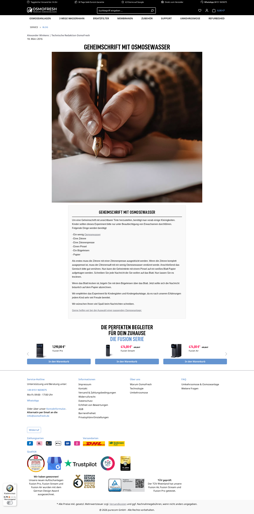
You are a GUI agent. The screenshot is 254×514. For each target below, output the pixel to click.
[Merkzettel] (199, 10)
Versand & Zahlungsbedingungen (97, 392)
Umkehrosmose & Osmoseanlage (200, 384)
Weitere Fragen (189, 388)
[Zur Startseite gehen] (41, 9)
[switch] (10, 503)
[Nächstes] (226, 354)
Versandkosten (118, 504)
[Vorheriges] (28, 354)
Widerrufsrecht (87, 396)
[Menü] (15, 485)
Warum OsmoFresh (141, 384)
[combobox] (123, 10)
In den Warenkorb (59, 361)
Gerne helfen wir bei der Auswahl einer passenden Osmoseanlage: (107, 310)
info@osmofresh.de (38, 415)
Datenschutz (85, 400)
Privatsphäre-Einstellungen (93, 417)
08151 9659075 (215, 2)
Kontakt (82, 388)
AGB (80, 409)
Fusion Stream (128, 351)
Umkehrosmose (139, 392)
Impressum (84, 384)
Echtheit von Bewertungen (93, 405)
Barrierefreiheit (87, 413)
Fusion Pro (57, 351)
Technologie (136, 388)
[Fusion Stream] (108, 350)
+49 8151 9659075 (37, 390)
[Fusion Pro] (39, 350)
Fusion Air (194, 351)
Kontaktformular (56, 408)
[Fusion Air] (176, 350)
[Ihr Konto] (206, 10)
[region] (127, 353)
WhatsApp (33, 400)
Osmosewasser (92, 234)
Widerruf (34, 430)
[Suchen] (152, 10)
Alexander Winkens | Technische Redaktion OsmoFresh (58, 35)
